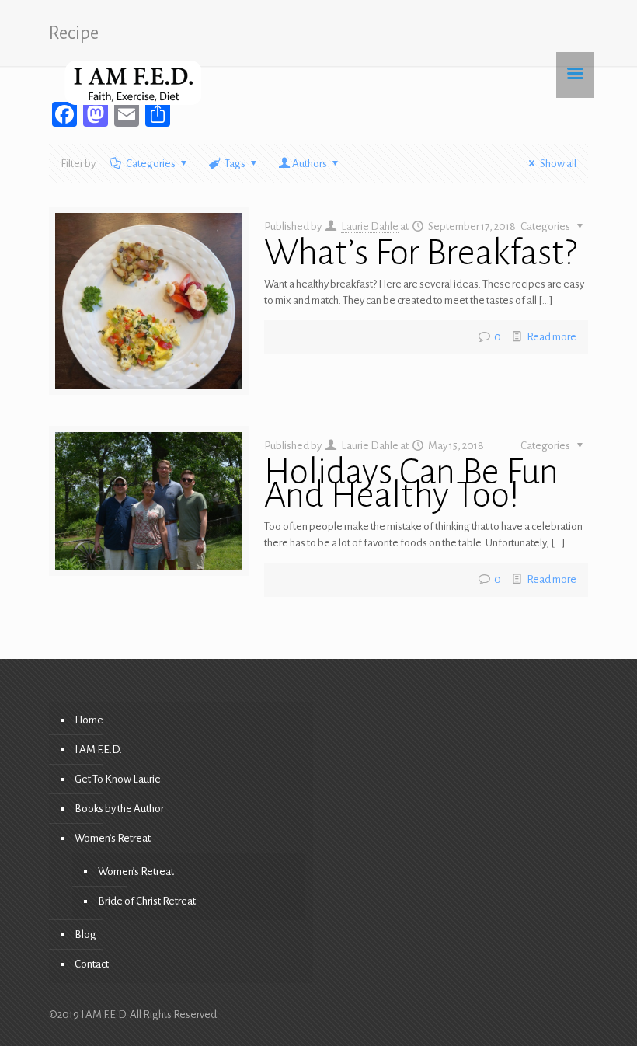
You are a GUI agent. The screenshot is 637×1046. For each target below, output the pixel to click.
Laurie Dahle (370, 226)
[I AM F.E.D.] (132, 82)
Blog (85, 934)
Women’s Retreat (113, 838)
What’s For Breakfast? (420, 252)
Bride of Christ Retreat (147, 901)
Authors (309, 163)
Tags (235, 163)
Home (89, 720)
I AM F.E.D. (98, 749)
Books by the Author (119, 808)
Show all (558, 163)
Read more (551, 337)
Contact (92, 964)
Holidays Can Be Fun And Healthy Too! (411, 483)
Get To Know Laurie (118, 779)
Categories (151, 163)
